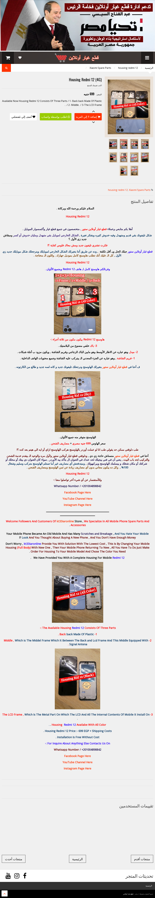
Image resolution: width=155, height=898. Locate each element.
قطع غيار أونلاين (128, 894)
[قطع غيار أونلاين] (77, 61)
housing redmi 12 (128, 68)
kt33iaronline (65, 521)
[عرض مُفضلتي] (20, 58)
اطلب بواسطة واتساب (54, 117)
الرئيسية (149, 68)
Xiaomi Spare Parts (100, 68)
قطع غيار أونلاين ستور (114, 367)
